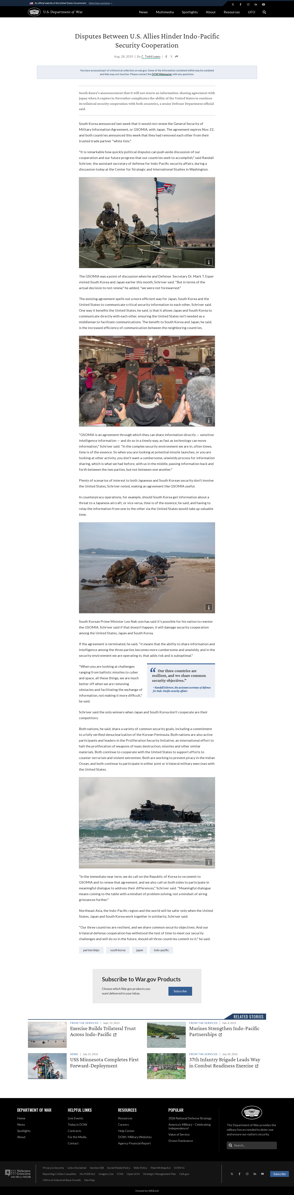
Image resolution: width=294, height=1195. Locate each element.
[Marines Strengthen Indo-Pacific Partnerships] (205, 1034)
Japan (139, 950)
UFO (251, 12)
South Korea (117, 950)
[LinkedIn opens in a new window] (255, 4)
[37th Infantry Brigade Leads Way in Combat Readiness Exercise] (205, 1065)
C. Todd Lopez (151, 56)
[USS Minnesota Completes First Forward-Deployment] (86, 1065)
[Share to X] (171, 57)
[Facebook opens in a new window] (240, 4)
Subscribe (180, 991)
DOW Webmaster (162, 74)
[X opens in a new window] (232, 4)
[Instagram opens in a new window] (248, 4)
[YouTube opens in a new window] (263, 4)
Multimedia (165, 12)
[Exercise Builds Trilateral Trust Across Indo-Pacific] (86, 1034)
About (211, 12)
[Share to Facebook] (166, 57)
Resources (232, 12)
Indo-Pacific (161, 950)
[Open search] (264, 11)
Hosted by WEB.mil (147, 1190)
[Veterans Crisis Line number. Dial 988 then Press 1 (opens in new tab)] (18, 1174)
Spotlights (190, 12)
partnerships (91, 950)
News (143, 12)
